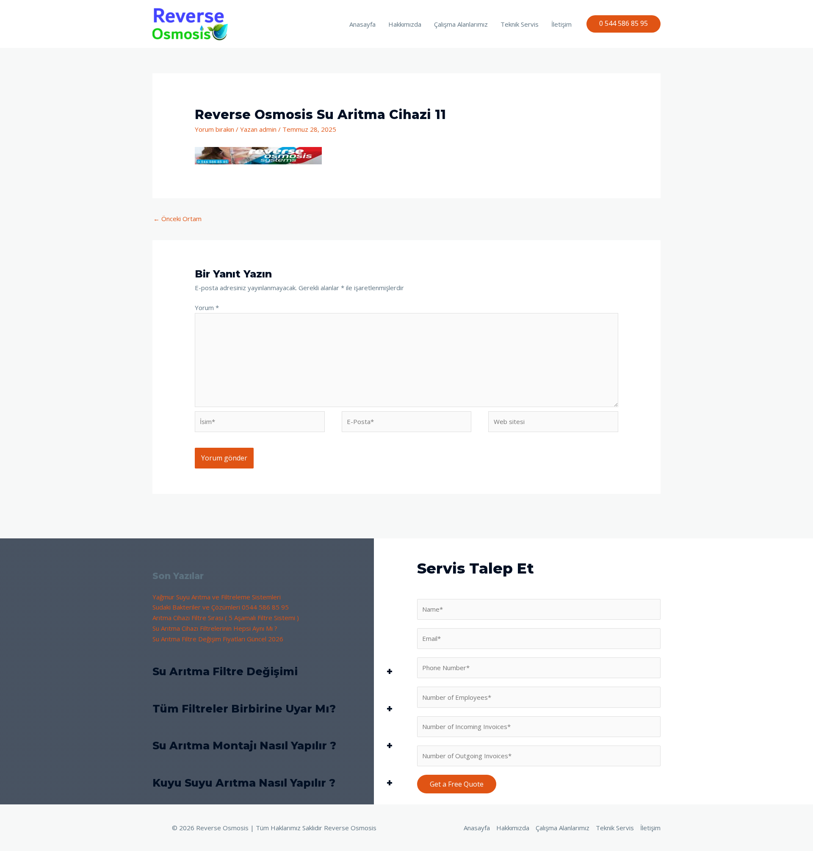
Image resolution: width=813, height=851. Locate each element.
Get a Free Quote (457, 784)
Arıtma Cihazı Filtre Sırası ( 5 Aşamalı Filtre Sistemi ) (225, 617)
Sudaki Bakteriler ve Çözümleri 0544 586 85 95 (220, 607)
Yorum (207, 307)
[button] (623, 24)
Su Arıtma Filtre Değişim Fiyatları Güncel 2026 (217, 639)
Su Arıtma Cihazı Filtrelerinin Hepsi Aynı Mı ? (214, 628)
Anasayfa (362, 24)
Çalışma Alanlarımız (461, 24)
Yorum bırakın (214, 129)
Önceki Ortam (177, 218)
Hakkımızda (404, 24)
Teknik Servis (520, 24)
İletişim (561, 24)
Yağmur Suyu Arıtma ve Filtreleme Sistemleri (216, 597)
